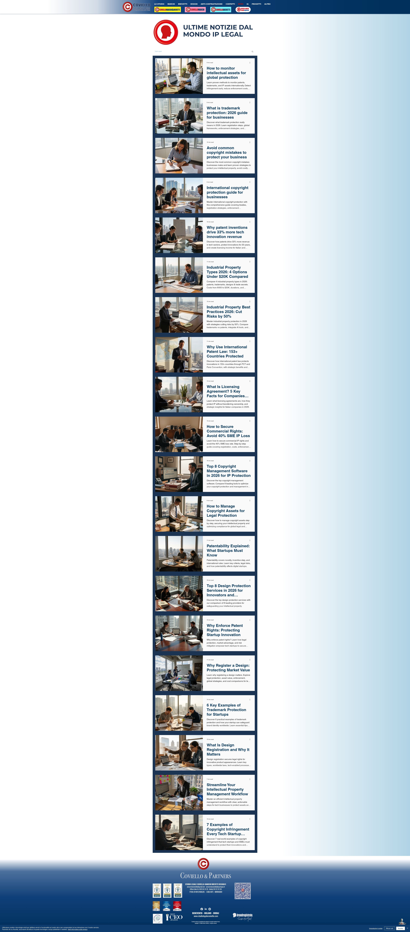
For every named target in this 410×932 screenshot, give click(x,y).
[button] (252, 52)
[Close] (407, 928)
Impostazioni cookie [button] (375, 928)
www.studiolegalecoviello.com (206, 920)
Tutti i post (158, 51)
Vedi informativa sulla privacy (77, 929)
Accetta (400, 928)
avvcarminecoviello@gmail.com (196, 891)
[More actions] (250, 62)
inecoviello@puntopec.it (218, 891)
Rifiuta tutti (389, 928)
